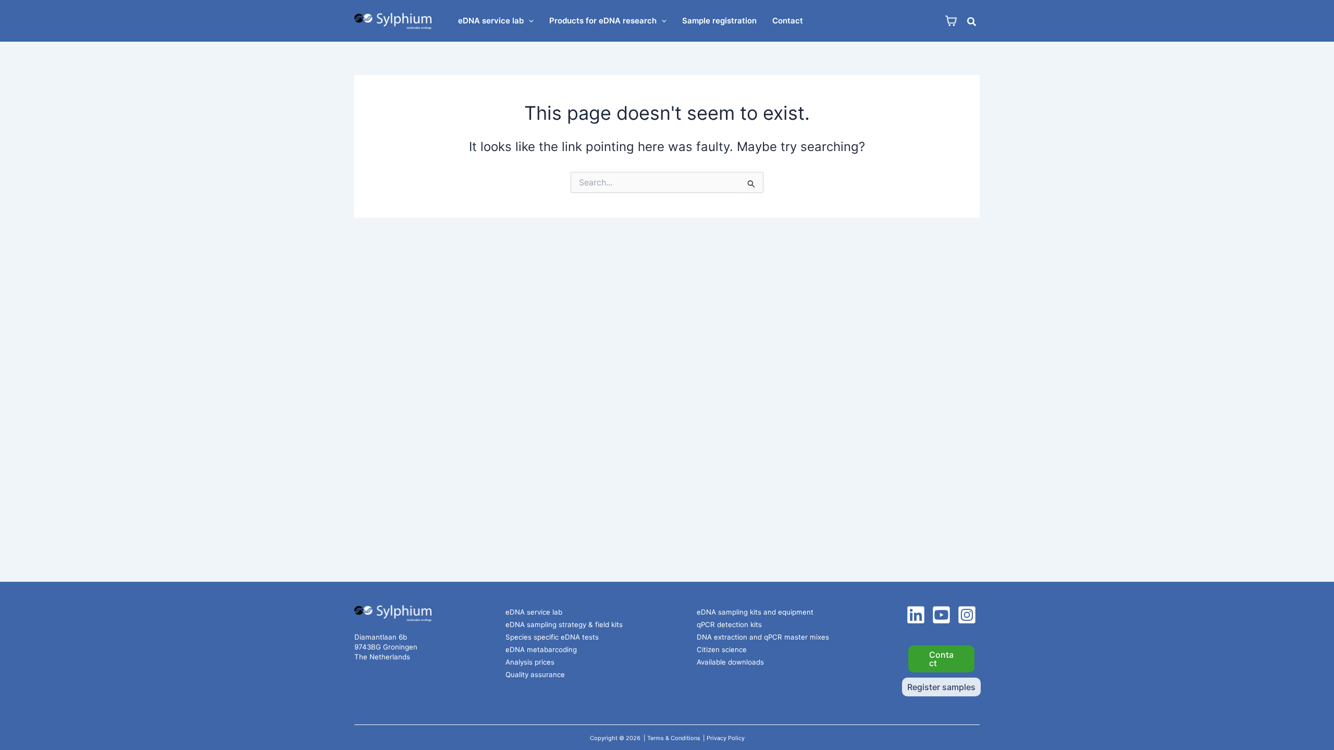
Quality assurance (535, 674)
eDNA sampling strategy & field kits (564, 624)
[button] (529, 21)
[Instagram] (967, 614)
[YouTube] (941, 614)
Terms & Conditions (673, 738)
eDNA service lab (533, 612)
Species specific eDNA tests (552, 637)
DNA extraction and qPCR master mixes (763, 637)
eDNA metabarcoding (541, 649)
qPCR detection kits (729, 624)
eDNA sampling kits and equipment (755, 612)
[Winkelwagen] (951, 21)
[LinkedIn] (915, 614)
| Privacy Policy (724, 738)
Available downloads (730, 662)
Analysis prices (529, 662)
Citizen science (722, 649)
